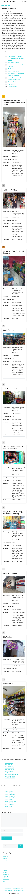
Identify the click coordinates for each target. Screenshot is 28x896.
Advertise (5, 870)
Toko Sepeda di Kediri (9, 769)
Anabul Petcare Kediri (13, 71)
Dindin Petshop (12, 68)
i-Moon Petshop (12, 86)
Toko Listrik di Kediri (9, 766)
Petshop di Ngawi (9, 799)
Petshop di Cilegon (9, 791)
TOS (4, 881)
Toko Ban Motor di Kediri (10, 773)
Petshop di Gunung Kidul (10, 801)
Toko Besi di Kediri (9, 771)
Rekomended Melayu (19, 890)
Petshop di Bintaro (9, 806)
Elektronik (5, 860)
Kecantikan (5, 856)
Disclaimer (5, 872)
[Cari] (20, 846)
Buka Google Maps (16, 162)
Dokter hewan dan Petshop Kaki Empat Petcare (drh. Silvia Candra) (16, 58)
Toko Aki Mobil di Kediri (10, 778)
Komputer (5, 858)
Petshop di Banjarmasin (10, 792)
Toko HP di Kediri (8, 764)
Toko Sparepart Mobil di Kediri (11, 774)
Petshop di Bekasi (9, 802)
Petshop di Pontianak (9, 804)
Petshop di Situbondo (10, 794)
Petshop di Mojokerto (10, 796)
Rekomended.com (8, 1)
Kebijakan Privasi (6, 876)
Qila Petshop (11, 84)
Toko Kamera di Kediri (10, 776)
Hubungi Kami (6, 874)
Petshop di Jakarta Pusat (10, 798)
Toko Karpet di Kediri (9, 768)
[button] (19, 1)
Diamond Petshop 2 (13, 82)
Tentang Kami (6, 879)
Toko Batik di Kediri (9, 763)
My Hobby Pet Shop (13, 62)
